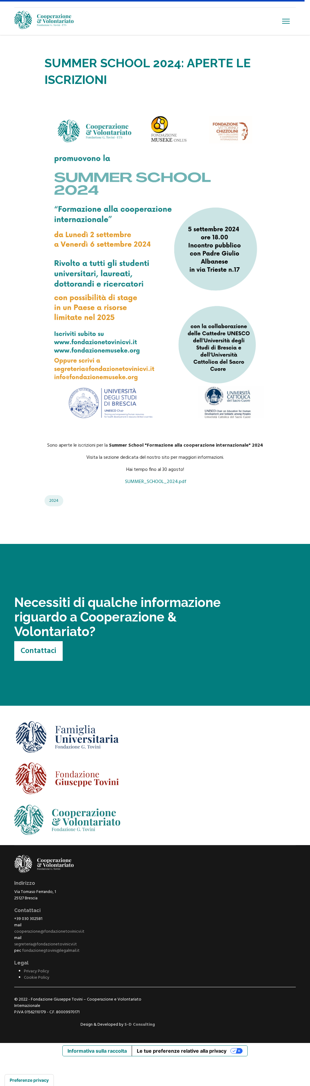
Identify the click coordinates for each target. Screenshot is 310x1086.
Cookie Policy (36, 977)
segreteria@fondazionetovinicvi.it (45, 944)
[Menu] (286, 21)
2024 (53, 500)
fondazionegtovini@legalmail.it (51, 950)
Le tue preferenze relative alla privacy (181, 1051)
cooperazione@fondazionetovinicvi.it (49, 931)
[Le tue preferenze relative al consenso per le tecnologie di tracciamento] (29, 1080)
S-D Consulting (139, 1024)
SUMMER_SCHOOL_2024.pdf (155, 482)
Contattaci (38, 651)
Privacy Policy (36, 971)
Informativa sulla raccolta (97, 1051)
